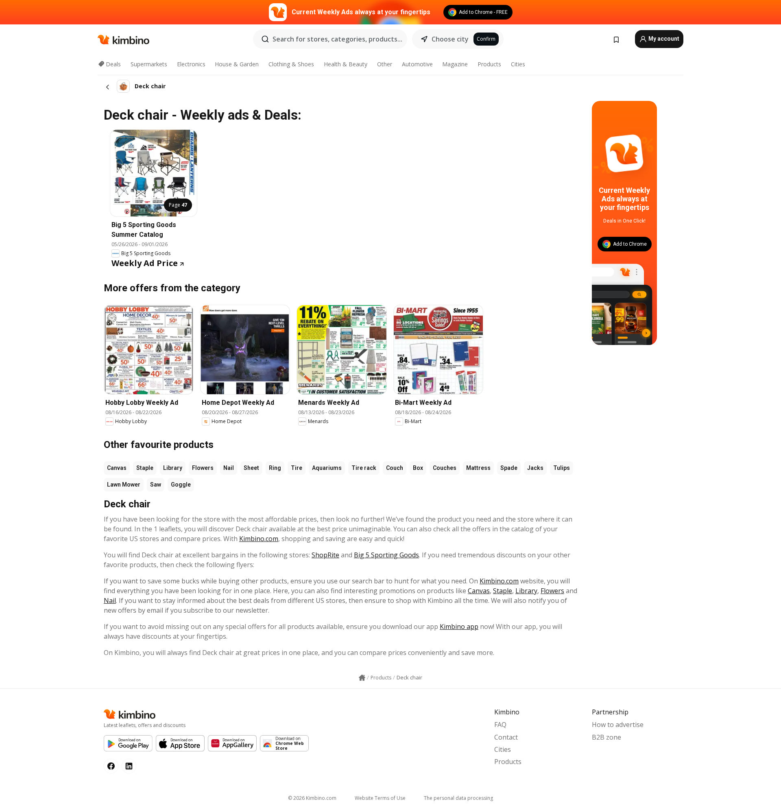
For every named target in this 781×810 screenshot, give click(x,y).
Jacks (535, 468)
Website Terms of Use (380, 798)
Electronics (191, 64)
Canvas (117, 468)
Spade (508, 468)
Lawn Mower (123, 484)
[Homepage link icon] (362, 678)
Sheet (251, 468)
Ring (275, 468)
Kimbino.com (258, 538)
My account (663, 38)
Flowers (203, 468)
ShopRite (325, 554)
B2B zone (606, 737)
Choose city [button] (450, 39)
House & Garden (237, 64)
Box (418, 468)
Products (489, 64)
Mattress (478, 468)
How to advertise (618, 724)
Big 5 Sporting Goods (386, 554)
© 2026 (312, 798)
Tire (296, 468)
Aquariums (327, 468)
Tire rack (363, 468)
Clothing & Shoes (291, 64)
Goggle (181, 484)
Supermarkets (149, 64)
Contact (506, 737)
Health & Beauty (345, 64)
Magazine (455, 64)
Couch (394, 468)
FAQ (500, 724)
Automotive (417, 64)
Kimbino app (459, 626)
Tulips (561, 468)
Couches (444, 468)
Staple (144, 468)
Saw (155, 484)
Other (384, 64)
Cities (518, 64)
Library (172, 468)
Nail (228, 468)
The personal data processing (458, 798)
